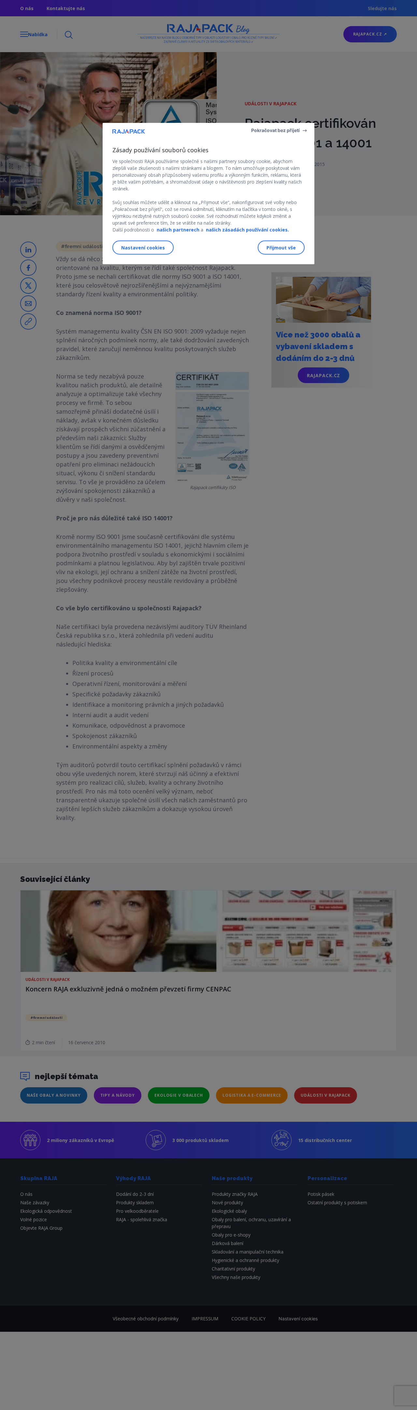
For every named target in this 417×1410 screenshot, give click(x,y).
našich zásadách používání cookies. (247, 229)
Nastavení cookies (143, 247)
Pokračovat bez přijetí (275, 130)
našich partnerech (178, 229)
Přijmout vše (281, 247)
